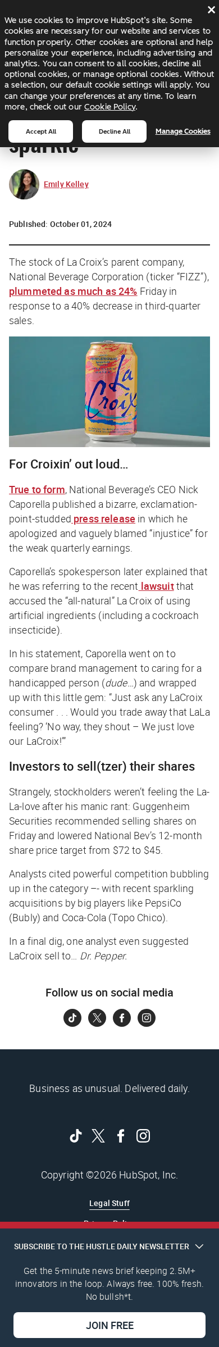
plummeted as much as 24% (73, 291)
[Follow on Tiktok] (72, 1018)
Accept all (41, 131)
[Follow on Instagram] (147, 1018)
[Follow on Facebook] (122, 1018)
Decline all (114, 131)
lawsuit (156, 586)
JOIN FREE (110, 1325)
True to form (37, 489)
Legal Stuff (109, 1203)
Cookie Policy (109, 107)
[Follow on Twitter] (97, 1018)
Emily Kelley (66, 184)
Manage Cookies (183, 131)
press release (103, 518)
